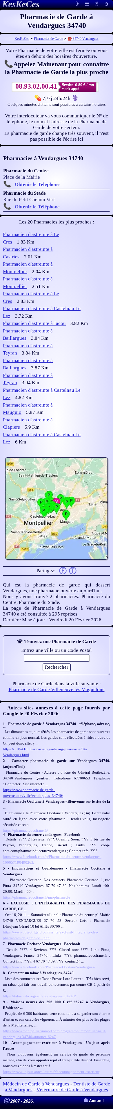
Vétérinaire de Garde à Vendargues (72, 1089)
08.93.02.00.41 (36, 86)
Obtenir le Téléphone (37, 184)
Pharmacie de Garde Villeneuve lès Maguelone (57, 689)
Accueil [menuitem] (93, 1101)
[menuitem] (106, 4)
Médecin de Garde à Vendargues (36, 1084)
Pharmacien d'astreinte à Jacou (34, 323)
